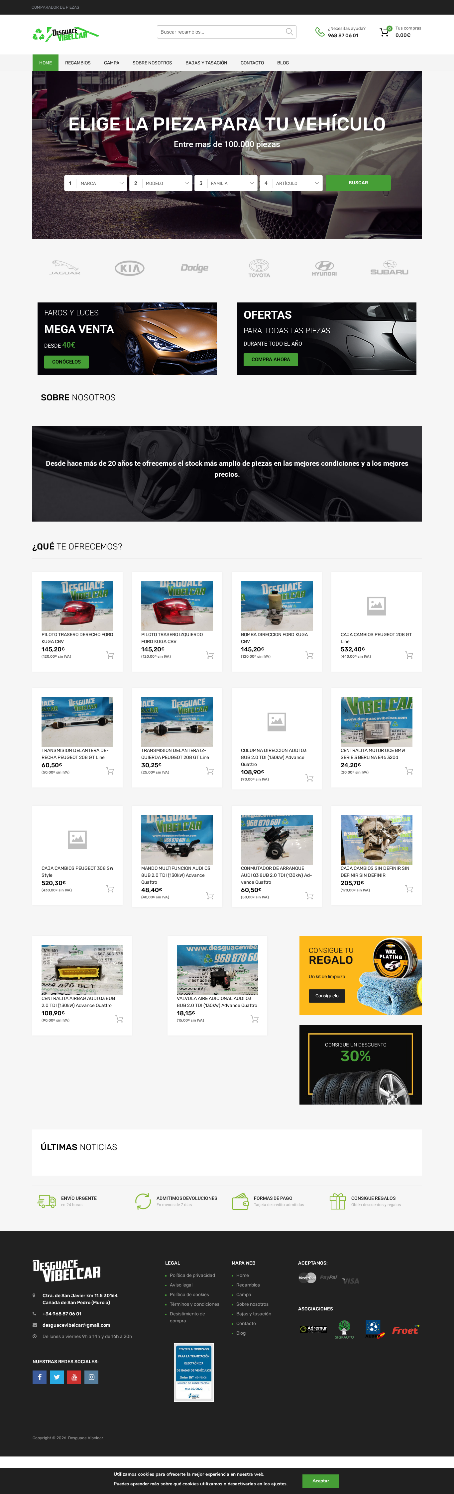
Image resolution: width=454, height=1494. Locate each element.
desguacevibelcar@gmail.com (76, 1325)
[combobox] (95, 183)
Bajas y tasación (206, 63)
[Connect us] (40, 1377)
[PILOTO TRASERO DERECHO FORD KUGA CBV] (77, 606)
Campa (111, 63)
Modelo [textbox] (154, 183)
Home (45, 63)
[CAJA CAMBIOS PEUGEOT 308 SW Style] (77, 840)
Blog (283, 63)
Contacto (252, 63)
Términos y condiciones (194, 1304)
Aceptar (320, 1481)
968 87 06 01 (343, 36)
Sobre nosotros (152, 63)
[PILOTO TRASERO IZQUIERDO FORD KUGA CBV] (177, 606)
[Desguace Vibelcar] (61, 34)
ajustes (278, 1484)
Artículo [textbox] (286, 183)
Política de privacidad (192, 1275)
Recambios (78, 63)
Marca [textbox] (88, 183)
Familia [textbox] (219, 183)
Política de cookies (189, 1294)
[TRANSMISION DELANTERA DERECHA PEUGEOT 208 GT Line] (77, 722)
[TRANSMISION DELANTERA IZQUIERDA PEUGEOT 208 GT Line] (177, 722)
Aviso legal (181, 1284)
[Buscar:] (226, 32)
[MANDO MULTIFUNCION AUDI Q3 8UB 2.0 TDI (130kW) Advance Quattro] (177, 840)
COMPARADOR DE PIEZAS (55, 7)
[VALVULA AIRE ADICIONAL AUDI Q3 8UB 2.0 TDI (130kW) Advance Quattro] (217, 970)
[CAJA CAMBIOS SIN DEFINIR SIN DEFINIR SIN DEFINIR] (376, 840)
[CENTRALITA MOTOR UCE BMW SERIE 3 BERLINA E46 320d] (376, 722)
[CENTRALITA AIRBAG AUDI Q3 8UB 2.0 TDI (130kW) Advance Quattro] (82, 970)
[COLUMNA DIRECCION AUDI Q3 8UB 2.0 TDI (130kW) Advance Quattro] (277, 722)
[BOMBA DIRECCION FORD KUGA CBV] (277, 606)
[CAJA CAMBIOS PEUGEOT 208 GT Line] (376, 606)
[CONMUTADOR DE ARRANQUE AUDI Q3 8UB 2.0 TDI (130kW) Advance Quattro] (277, 840)
